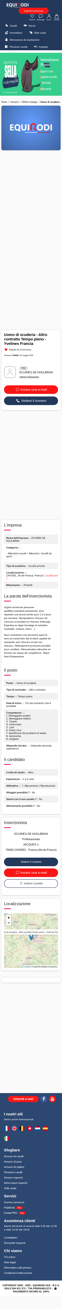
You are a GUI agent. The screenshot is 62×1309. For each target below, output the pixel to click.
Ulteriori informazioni (29, 377)
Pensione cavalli (18, 46)
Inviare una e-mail (33, 389)
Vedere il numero (33, 400)
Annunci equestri (13, 1177)
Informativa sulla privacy (17, 1267)
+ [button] (9, 918)
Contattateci (10, 1237)
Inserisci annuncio (33, 10)
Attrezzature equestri (15, 1182)
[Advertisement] (31, 465)
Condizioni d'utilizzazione (18, 1272)
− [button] (9, 923)
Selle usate (39, 32)
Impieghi (43, 46)
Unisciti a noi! (23, 1099)
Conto (48, 20)
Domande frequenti (14, 1242)
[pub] (31, 74)
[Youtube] (52, 1099)
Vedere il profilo (33, 883)
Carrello (57, 20)
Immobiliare (15, 32)
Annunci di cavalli (13, 1156)
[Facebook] (43, 1099)
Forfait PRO (10, 1212)
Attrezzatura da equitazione (24, 39)
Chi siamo (9, 1256)
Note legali (10, 1262)
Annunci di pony (13, 1161)
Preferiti (32, 20)
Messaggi (40, 20)
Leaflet (27, 966)
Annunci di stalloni (14, 1166)
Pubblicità (9, 1207)
